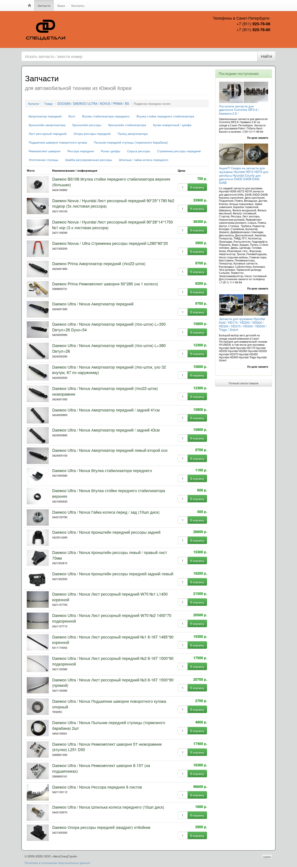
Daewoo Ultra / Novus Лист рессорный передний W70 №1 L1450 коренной (110, 596)
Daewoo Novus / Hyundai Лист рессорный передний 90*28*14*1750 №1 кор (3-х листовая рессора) (112, 224)
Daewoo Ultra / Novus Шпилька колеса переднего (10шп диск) (108, 807)
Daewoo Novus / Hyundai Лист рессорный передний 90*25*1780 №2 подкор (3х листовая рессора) (113, 203)
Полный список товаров (243, 383)
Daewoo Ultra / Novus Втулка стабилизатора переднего (102, 470)
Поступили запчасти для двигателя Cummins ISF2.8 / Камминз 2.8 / (239, 110)
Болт (71, 116)
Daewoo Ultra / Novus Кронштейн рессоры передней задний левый (112, 573)
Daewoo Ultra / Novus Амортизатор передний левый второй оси (109, 450)
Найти (266, 56)
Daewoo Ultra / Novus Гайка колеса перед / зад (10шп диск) (106, 512)
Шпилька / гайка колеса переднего (143, 159)
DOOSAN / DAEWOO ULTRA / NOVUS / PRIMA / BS (93, 103)
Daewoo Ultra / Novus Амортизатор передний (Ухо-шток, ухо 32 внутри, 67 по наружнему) (109, 369)
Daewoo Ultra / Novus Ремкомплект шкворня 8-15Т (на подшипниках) (101, 768)
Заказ (61, 5)
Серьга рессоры (138, 151)
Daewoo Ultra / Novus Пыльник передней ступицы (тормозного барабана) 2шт (108, 725)
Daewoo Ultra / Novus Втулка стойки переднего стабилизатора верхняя (108, 493)
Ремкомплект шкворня (44, 151)
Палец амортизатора (133, 133)
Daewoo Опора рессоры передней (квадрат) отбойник (101, 827)
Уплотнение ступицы (43, 159)
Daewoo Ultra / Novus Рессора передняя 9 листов (97, 787)
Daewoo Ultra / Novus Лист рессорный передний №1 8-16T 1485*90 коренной (113, 639)
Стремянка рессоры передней (179, 151)
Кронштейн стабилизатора (127, 125)
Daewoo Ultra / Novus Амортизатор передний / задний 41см (106, 410)
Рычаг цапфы (110, 151)
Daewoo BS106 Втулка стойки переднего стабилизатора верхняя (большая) (111, 181)
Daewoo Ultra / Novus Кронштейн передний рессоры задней (106, 532)
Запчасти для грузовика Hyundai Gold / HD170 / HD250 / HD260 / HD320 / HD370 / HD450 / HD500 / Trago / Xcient (243, 324)
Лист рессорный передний (48, 133)
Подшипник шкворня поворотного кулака (58, 142)
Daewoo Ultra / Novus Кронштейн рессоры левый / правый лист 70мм (109, 555)
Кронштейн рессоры (86, 125)
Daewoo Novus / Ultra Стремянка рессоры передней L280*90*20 (110, 243)
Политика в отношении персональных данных (57, 862)
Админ (267, 857)
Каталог (33, 103)
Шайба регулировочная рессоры (88, 159)
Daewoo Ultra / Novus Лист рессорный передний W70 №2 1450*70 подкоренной (111, 618)
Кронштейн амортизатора (47, 125)
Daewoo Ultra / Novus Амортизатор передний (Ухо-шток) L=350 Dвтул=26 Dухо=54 (109, 326)
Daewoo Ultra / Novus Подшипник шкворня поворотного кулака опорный (109, 704)
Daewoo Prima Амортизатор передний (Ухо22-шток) (98, 263)
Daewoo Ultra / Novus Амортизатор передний (92, 303)
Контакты (77, 5)
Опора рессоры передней (92, 133)
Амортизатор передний (45, 116)
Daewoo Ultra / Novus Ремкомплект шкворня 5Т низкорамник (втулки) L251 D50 (107, 746)
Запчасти (43, 5)
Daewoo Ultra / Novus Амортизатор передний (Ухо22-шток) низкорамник (105, 391)
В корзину (197, 187)
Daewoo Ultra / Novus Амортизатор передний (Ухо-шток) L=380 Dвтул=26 (109, 348)
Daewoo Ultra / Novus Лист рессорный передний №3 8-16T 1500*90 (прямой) (113, 682)
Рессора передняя (80, 151)
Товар (48, 103)
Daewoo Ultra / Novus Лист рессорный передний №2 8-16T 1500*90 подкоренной (113, 661)
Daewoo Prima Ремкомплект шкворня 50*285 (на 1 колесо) (105, 283)
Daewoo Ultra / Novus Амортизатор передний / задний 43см (106, 430)
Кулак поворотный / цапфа (172, 125)
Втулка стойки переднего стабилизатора (165, 116)
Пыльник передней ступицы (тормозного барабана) (131, 142)
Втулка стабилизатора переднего (106, 116)
